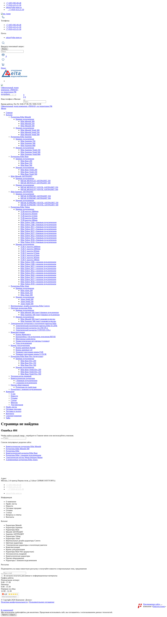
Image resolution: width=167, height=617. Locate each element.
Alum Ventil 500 (27, 304)
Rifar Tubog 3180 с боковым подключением (38, 222)
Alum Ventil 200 (27, 299)
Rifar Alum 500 (27, 295)
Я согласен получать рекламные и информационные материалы (30, 576)
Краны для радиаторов (20, 345)
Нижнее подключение (25, 128)
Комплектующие (18, 332)
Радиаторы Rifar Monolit (21, 117)
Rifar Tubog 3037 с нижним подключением (38, 277)
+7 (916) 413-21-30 (13, 5)
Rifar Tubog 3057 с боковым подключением (38, 227)
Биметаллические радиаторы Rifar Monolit (23, 446)
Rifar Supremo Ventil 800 (30, 154)
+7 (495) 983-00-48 (13, 3)
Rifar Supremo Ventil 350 (30, 150)
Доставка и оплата (13, 411)
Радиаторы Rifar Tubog (20, 207)
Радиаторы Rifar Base (19, 156)
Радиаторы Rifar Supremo (21, 137)
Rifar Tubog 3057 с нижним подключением (38, 266)
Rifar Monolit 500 (27, 126)
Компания (10, 392)
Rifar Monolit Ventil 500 (30, 135)
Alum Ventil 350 (27, 301)
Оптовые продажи (13, 409)
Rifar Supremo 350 (28, 141)
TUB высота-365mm (29, 218)
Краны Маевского (23, 334)
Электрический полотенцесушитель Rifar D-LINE (36, 326)
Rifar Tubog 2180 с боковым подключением (38, 225)
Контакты (10, 413)
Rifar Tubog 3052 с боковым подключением (38, 236)
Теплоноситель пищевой (21, 376)
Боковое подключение (25, 119)
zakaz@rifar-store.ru (14, 7)
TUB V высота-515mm (30, 253)
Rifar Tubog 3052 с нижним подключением (38, 271)
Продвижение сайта (151, 604)
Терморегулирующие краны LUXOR (31, 354)
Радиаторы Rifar (12, 451)
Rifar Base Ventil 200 (29, 170)
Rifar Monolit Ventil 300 (30, 130)
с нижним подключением (26, 383)
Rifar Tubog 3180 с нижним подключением (38, 262)
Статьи (14, 400)
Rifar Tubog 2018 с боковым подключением (38, 242)
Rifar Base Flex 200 (28, 361)
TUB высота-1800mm (29, 211)
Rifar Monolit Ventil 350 (30, 132)
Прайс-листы (11, 407)
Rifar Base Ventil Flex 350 (31, 372)
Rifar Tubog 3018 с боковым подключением (38, 240)
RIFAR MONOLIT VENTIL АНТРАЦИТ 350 (39, 187)
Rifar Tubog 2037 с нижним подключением (38, 279)
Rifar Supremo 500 (28, 143)
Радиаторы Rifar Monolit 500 (17, 449)
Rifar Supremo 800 (28, 145)
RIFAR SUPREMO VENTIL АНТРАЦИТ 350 (39, 203)
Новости (14, 396)
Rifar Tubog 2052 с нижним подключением (38, 273)
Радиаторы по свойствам (26, 387)
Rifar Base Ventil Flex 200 (31, 370)
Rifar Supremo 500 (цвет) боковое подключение (40, 315)
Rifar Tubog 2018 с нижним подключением (38, 284)
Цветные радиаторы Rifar (21, 308)
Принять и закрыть (9, 615)
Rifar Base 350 (26, 163)
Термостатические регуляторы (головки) (33, 341)
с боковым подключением (26, 381)
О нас (13, 394)
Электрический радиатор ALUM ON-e (32, 328)
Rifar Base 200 (26, 161)
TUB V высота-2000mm (30, 247)
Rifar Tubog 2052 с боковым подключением (38, 238)
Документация (17, 405)
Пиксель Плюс (159, 606)
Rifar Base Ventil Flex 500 (31, 374)
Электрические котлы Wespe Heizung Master (24, 457)
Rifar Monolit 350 (27, 124)
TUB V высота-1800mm (30, 249)
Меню (3, 108)
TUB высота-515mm (29, 216)
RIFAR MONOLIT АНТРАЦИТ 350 (35, 181)
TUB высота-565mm (29, 214)
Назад (3, 68)
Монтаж (14, 402)
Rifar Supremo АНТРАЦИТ (22, 192)
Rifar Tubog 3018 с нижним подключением (38, 282)
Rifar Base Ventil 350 (29, 172)
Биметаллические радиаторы (23, 378)
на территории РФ (10, 90)
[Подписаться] (2, 573)
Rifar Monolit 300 (27, 121)
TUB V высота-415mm (30, 255)
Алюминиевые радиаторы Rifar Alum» (22, 460)
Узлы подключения (24, 343)
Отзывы (14, 398)
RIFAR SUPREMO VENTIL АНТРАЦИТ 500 (39, 205)
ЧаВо (8, 418)
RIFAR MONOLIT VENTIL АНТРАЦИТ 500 (39, 189)
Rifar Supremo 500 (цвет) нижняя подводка (38, 321)
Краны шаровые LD (24, 350)
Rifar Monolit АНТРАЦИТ (21, 176)
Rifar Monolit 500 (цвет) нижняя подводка (38, 319)
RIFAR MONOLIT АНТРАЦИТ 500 (35, 183)
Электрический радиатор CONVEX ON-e (33, 330)
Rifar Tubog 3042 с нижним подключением (38, 275)
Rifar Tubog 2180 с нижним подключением (38, 264)
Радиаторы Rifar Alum (20, 286)
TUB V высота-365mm (30, 258)
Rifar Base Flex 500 (28, 365)
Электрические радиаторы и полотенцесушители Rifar (33, 323)
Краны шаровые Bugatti (25, 348)
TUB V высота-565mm (30, 251)
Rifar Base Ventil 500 (29, 174)
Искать (4, 49)
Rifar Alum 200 (27, 290)
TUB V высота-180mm (30, 260)
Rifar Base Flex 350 (28, 363)
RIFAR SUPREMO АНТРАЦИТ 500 (36, 198)
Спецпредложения (13, 416)
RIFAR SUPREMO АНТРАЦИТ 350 (36, 196)
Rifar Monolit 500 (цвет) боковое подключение (40, 312)
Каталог (9, 115)
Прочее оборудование (20, 385)
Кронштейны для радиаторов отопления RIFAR (36, 337)
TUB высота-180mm (29, 220)
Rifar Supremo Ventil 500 (30, 152)
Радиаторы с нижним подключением (26, 389)
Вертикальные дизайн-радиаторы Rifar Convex (30, 306)
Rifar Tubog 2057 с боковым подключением (38, 229)
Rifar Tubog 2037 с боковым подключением (38, 233)
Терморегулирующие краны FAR (29, 352)
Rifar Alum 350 (27, 293)
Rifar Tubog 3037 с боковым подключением (38, 231)
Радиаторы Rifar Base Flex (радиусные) (27, 356)
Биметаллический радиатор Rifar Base (22, 453)
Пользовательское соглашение (41, 602)
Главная (9, 113)
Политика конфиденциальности (14, 602)
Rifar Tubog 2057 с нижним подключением (38, 268)
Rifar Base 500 (26, 165)
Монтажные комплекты (25, 339)
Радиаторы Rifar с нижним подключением (23, 455)
